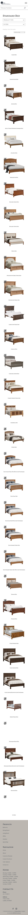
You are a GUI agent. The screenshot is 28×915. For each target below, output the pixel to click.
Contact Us (5, 865)
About (4, 853)
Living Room (6, 833)
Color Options (6, 862)
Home (4, 850)
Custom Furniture (7, 859)
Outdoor (5, 839)
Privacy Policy (18, 911)
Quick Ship (5, 842)
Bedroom (5, 827)
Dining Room (6, 830)
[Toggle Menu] (26, 3)
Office (4, 836)
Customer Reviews (7, 856)
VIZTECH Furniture (17, 913)
